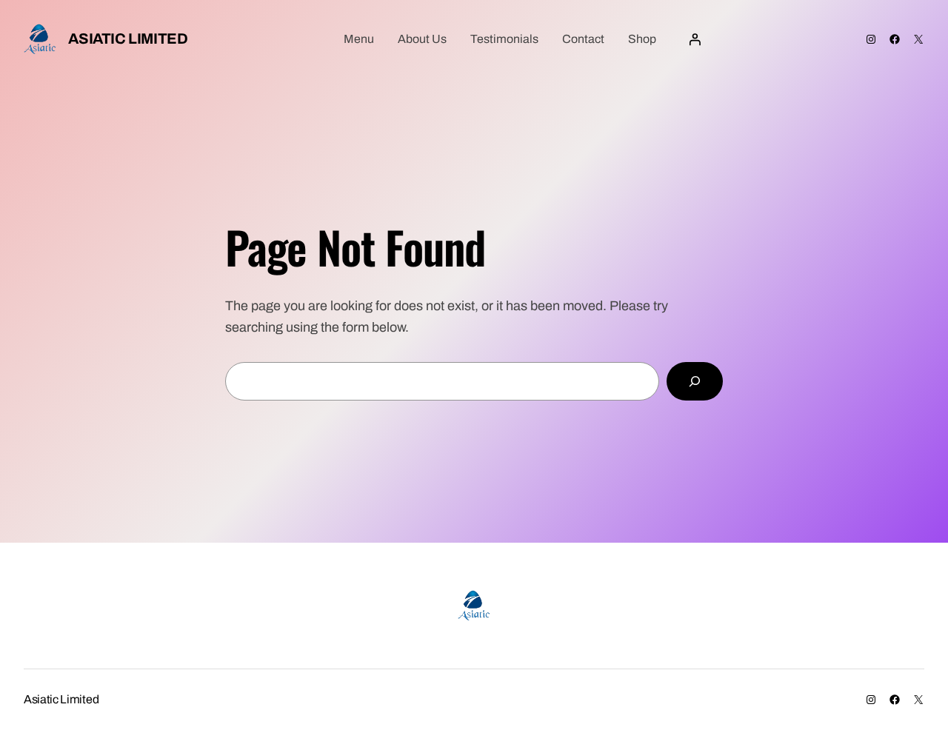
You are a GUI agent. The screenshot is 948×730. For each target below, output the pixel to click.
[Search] (695, 381)
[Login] (695, 39)
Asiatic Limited (127, 38)
